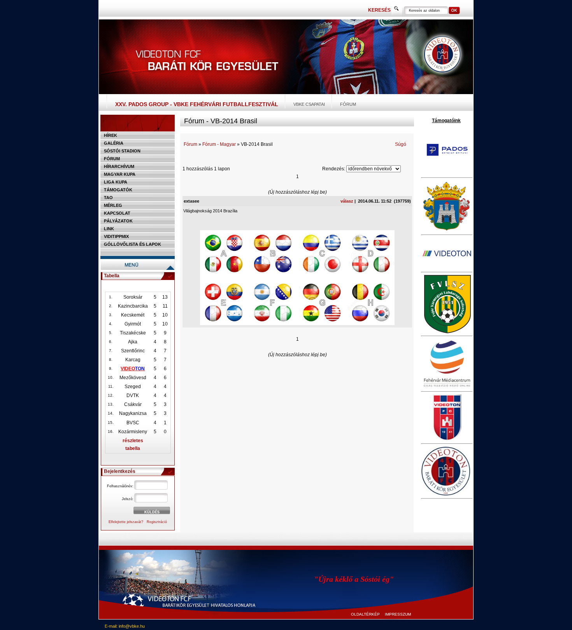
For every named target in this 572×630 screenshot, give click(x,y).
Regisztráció (157, 522)
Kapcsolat (117, 213)
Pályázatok (118, 221)
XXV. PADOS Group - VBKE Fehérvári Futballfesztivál (196, 104)
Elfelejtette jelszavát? (126, 522)
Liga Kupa (115, 182)
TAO (108, 197)
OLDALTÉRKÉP (365, 614)
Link (109, 228)
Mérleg (113, 205)
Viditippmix (116, 236)
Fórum (348, 104)
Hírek (110, 135)
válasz (346, 201)
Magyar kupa (119, 174)
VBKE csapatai (309, 104)
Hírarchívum (119, 166)
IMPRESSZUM (398, 614)
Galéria (113, 143)
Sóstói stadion (122, 151)
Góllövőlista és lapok (132, 244)
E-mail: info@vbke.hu (125, 626)
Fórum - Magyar (219, 144)
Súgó (400, 144)
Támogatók (118, 189)
